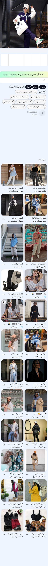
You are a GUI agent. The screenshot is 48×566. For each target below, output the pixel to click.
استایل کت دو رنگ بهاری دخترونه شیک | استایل (15, 475)
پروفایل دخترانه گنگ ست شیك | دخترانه (39, 219)
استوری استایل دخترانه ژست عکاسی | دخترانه (17, 415)
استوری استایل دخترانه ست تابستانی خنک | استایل (17, 265)
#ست (12, 87)
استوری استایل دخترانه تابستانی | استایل (39, 475)
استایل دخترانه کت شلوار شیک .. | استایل (39, 189)
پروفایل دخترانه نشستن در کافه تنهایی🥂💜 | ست (39, 355)
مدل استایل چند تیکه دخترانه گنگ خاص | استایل (38, 535)
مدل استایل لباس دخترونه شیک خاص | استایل (15, 385)
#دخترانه (20, 87)
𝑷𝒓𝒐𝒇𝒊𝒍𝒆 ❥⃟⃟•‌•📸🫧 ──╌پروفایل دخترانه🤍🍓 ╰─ (38, 295)
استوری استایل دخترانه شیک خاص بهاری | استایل (39, 325)
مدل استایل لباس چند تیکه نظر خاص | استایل (15, 535)
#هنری (42, 87)
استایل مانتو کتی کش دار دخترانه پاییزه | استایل (38, 505)
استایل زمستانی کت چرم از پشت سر (38, 445)
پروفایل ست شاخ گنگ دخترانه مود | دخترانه (39, 385)
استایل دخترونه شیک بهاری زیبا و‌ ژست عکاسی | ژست (38, 265)
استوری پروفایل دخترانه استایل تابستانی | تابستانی (16, 355)
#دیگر (28, 87)
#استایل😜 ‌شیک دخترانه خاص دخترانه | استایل (38, 415)
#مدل (35, 87)
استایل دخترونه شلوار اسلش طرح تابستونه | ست (16, 219)
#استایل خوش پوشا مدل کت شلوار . (15, 295)
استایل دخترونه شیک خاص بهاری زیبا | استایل (15, 445)
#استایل (42, 92)
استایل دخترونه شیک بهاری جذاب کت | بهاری (15, 189)
